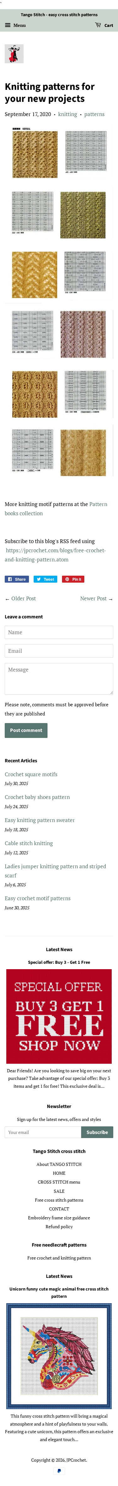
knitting (67, 114)
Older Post (23, 598)
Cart (108, 25)
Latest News (59, 949)
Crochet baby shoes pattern (37, 797)
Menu (19, 25)
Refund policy (59, 1226)
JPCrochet (76, 1460)
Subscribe (97, 1132)
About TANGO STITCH (59, 1164)
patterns (94, 114)
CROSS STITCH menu (59, 1182)
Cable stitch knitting (29, 843)
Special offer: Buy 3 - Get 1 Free (59, 962)
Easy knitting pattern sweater (40, 820)
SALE (59, 1191)
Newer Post (93, 598)
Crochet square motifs (31, 774)
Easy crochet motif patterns (37, 898)
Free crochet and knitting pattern (59, 1258)
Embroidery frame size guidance (59, 1218)
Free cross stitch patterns (59, 1200)
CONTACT (59, 1209)
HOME (59, 1173)
